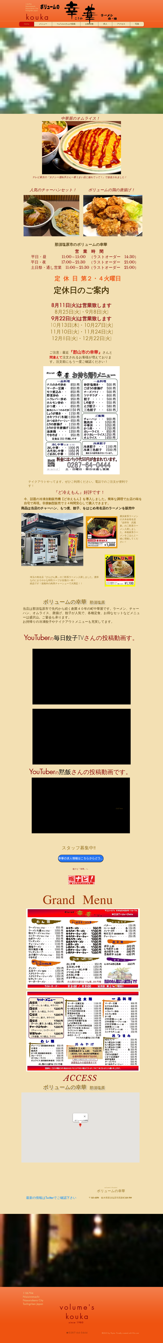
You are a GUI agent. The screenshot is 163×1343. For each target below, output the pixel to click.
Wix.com (135, 1333)
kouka (38, 17)
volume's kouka (78, 1311)
